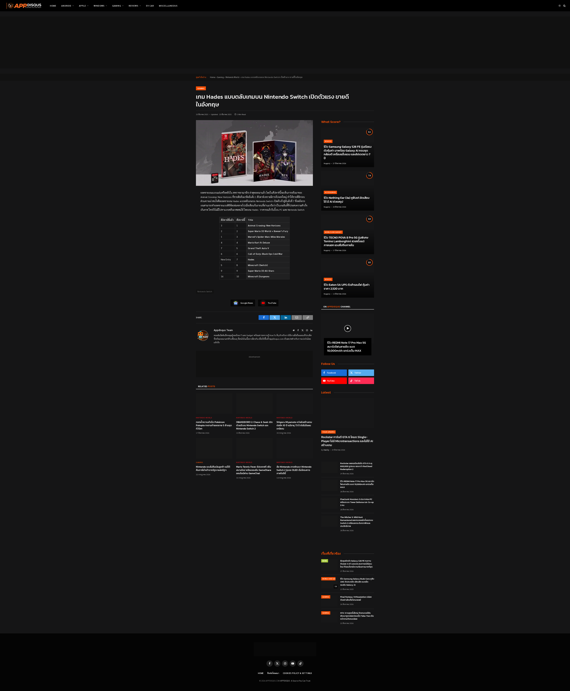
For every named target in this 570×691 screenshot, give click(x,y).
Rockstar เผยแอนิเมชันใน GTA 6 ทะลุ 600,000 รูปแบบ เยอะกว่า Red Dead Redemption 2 (356, 466)
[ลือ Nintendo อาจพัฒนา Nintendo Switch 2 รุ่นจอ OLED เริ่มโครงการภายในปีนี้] (295, 448)
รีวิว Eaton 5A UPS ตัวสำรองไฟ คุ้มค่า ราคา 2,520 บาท (346, 287)
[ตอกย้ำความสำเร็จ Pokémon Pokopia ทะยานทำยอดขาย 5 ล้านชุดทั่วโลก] (214, 403)
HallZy (326, 450)
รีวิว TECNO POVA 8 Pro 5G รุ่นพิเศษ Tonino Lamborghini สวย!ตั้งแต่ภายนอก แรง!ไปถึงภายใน (346, 241)
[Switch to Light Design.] (559, 5)
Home (53, 5)
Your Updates (328, 432)
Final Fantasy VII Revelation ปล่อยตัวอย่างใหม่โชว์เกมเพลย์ (356, 598)
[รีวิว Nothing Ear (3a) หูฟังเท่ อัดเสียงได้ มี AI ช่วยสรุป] (347, 191)
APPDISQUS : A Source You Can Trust (295, 680)
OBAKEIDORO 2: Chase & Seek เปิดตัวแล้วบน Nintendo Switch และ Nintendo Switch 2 (254, 425)
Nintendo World (232, 77)
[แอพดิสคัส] (23, 5)
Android (66, 5)
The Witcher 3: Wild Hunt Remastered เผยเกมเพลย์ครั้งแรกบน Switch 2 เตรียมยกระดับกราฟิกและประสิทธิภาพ (356, 522)
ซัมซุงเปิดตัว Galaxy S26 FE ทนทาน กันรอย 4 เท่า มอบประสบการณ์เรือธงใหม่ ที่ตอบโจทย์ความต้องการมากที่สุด (356, 563)
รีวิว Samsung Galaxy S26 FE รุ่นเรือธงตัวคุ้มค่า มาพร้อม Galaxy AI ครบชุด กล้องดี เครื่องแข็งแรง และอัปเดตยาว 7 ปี (348, 152)
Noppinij (327, 163)
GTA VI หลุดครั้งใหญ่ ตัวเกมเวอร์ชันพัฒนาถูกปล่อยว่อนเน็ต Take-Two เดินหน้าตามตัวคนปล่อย (357, 616)
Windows (99, 5)
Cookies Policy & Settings (297, 673)
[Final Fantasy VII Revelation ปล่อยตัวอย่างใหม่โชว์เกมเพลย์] (329, 601)
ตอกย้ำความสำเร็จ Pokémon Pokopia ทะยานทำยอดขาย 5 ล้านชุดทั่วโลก (214, 425)
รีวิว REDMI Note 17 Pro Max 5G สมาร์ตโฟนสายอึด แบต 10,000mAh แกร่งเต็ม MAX (346, 347)
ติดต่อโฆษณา (273, 673)
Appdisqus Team (223, 330)
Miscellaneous (168, 5)
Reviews (133, 5)
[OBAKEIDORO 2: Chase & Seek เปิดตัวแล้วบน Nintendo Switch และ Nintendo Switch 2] (254, 403)
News (324, 561)
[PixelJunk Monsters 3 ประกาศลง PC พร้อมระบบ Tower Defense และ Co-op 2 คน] (329, 503)
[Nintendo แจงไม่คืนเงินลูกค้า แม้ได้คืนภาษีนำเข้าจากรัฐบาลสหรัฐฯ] (214, 448)
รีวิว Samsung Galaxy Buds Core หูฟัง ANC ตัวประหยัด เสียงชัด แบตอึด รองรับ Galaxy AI (357, 581)
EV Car (150, 5)
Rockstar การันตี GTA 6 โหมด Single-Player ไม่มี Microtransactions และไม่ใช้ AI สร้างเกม (347, 441)
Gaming (116, 5)
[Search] (564, 5)
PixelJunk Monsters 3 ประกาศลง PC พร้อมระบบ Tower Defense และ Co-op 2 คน (357, 502)
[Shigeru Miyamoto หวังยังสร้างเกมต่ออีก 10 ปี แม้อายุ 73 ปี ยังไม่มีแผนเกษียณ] (295, 403)
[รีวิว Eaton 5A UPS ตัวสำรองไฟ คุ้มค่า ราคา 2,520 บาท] (347, 278)
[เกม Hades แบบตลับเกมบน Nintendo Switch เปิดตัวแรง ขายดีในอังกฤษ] (254, 153)
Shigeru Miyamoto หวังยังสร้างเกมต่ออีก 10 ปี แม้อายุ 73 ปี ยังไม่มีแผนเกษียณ (294, 425)
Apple (82, 5)
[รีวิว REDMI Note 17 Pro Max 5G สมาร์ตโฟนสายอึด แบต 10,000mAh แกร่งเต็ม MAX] (347, 328)
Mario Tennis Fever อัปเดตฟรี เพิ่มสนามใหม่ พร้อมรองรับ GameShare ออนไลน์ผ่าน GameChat (253, 470)
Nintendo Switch (204, 291)
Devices (328, 141)
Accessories (330, 192)
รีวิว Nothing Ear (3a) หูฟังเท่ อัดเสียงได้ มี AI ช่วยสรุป (346, 200)
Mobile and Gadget (333, 232)
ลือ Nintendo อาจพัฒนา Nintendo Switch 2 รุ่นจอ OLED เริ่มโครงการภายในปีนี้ (294, 470)
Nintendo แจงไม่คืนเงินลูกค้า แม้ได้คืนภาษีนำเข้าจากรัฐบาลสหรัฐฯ (213, 468)
